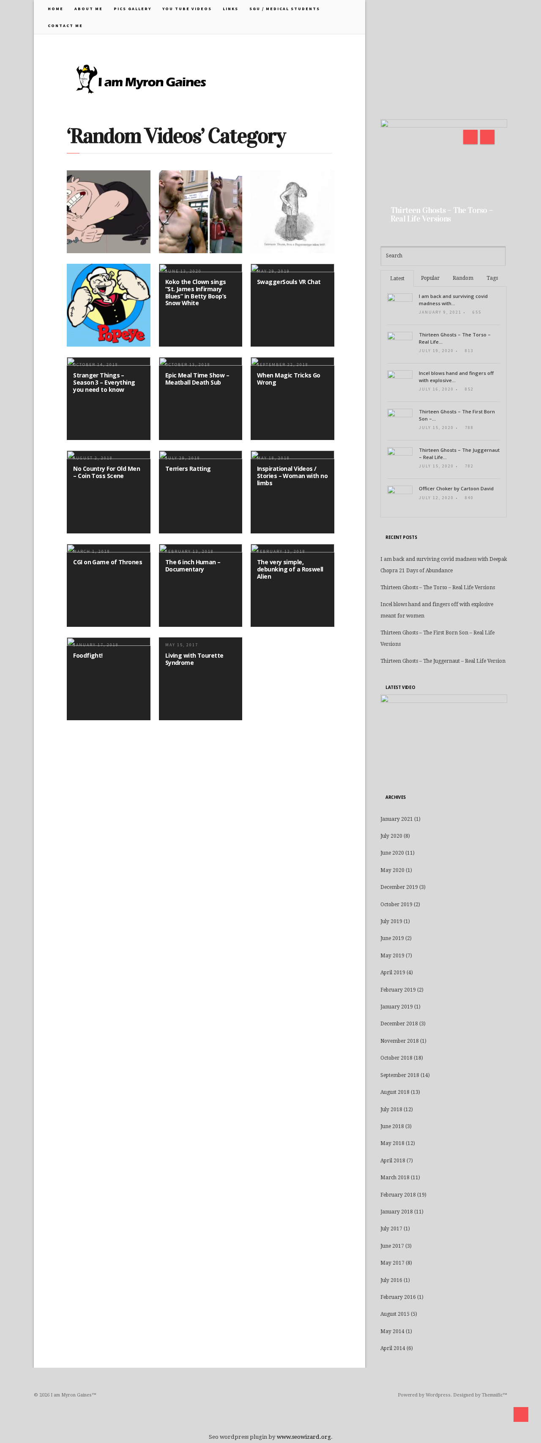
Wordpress (438, 1395)
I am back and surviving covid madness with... (453, 299)
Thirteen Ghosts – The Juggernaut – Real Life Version (442, 661)
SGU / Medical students (284, 8)
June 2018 (392, 1126)
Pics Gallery (132, 8)
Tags (492, 278)
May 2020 (392, 870)
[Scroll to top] (521, 1414)
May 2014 (392, 1331)
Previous (470, 137)
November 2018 (399, 1041)
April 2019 (392, 973)
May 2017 (392, 1263)
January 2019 (396, 1007)
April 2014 (392, 1348)
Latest (397, 278)
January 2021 (396, 819)
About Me (88, 8)
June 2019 (392, 938)
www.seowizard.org (304, 1437)
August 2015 (395, 1314)
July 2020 (391, 836)
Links (230, 8)
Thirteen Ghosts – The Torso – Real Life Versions (442, 214)
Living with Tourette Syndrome (194, 659)
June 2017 (392, 1246)
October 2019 (396, 904)
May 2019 (392, 956)
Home (55, 8)
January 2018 (396, 1212)
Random (463, 278)
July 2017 (391, 1229)
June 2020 (392, 853)
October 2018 (396, 1058)
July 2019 (391, 921)
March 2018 (395, 1178)
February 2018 (398, 1195)
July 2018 (391, 1109)
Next (487, 137)
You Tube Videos (187, 8)
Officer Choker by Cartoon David (456, 488)
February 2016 (398, 1297)
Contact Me (65, 25)
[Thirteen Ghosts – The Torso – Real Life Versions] (443, 174)
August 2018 (395, 1092)
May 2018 (392, 1143)
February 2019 (398, 990)
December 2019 (399, 887)
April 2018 (392, 1161)
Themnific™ (494, 1395)
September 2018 (399, 1075)
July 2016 (391, 1280)
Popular (430, 278)
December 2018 (399, 1024)
